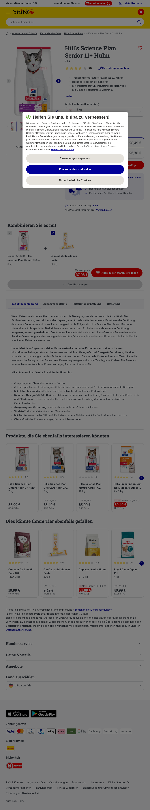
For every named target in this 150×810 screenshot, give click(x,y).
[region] (75, 150)
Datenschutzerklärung (62, 149)
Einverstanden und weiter (75, 169)
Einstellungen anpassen (75, 158)
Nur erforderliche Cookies (75, 180)
